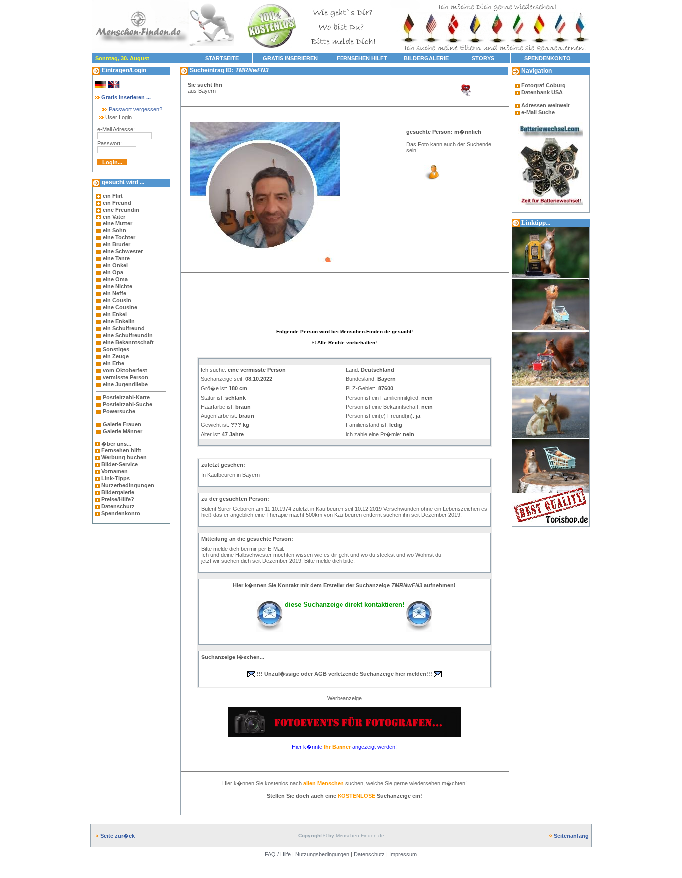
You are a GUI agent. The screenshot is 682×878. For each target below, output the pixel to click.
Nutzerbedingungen (127, 485)
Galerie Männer (122, 431)
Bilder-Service (119, 464)
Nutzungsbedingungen (322, 854)
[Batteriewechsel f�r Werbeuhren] (550, 125)
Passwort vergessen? (134, 109)
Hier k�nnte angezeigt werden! (344, 747)
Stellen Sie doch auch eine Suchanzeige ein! (344, 796)
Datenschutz (117, 506)
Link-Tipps (115, 478)
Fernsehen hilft (121, 450)
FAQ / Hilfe (278, 854)
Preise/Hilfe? (117, 499)
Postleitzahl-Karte (126, 397)
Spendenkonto (120, 513)
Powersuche (119, 411)
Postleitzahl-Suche (127, 404)
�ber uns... (116, 444)
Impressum (403, 854)
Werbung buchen (124, 457)
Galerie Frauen (122, 424)
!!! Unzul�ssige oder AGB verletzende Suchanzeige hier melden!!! (344, 674)
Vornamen (114, 471)
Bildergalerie (117, 492)
